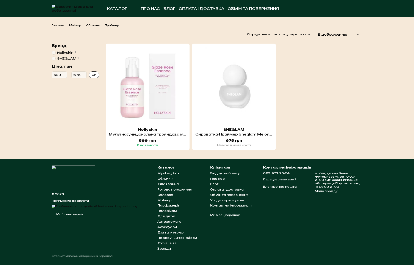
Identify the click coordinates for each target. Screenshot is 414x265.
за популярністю (290, 34)
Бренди (164, 248)
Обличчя (165, 178)
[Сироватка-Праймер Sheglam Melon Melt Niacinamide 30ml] (234, 85)
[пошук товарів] (313, 8)
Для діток (166, 216)
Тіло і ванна (168, 184)
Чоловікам (167, 211)
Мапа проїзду (326, 191)
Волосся (165, 195)
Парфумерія (168, 205)
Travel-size (167, 243)
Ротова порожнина (174, 189)
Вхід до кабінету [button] (225, 173)
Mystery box (168, 173)
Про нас (150, 8)
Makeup (164, 200)
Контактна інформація (231, 205)
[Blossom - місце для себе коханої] (73, 176)
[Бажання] (334, 8)
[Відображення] (354, 34)
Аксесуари (167, 227)
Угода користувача (228, 200)
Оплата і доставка (201, 8)
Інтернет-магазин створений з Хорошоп (82, 256)
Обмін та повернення (253, 8)
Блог (169, 8)
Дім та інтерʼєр (170, 232)
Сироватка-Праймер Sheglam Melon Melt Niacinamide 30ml (255, 134)
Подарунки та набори (177, 238)
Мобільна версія (69, 214)
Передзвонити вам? (279, 179)
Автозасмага (169, 221)
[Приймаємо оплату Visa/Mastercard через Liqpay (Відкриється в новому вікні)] (95, 206)
